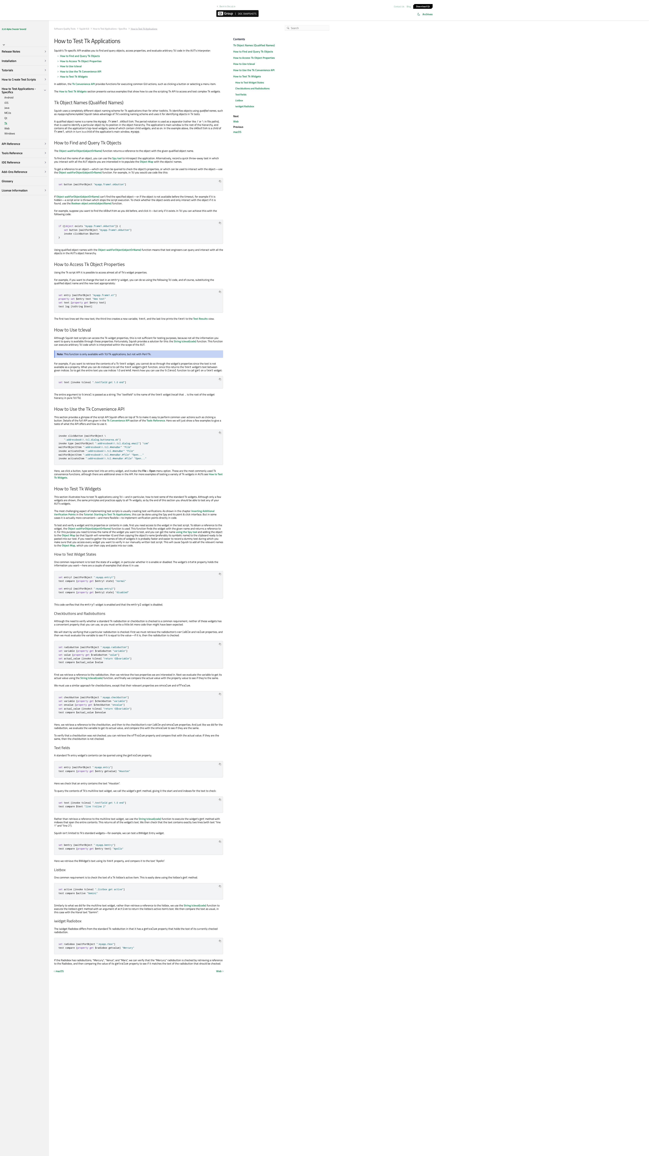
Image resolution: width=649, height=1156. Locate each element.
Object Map (146, 162)
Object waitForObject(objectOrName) (80, 151)
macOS (60, 971)
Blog (409, 6)
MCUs (7, 113)
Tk (5, 123)
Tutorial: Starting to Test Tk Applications (107, 514)
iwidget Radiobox (244, 106)
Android (8, 98)
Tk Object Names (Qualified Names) (254, 45)
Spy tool (117, 158)
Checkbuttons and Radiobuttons (252, 88)
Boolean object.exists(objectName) (91, 203)
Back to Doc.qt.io (227, 6)
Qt (5, 118)
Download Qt (423, 6)
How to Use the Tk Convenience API (80, 71)
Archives (428, 14)
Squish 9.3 (84, 29)
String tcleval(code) (185, 341)
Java (6, 108)
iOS (6, 103)
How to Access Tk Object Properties (81, 61)
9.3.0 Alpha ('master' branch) (14, 29)
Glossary (7, 181)
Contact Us (399, 6)
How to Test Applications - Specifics (110, 29)
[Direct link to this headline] (125, 103)
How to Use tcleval (71, 66)
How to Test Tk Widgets (74, 76)
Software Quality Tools (65, 29)
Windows (9, 133)
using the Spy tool (186, 532)
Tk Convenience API (83, 84)
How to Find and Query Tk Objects (80, 56)
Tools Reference (156, 420)
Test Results (200, 319)
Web (6, 128)
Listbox (239, 100)
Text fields (240, 94)
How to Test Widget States (249, 82)
